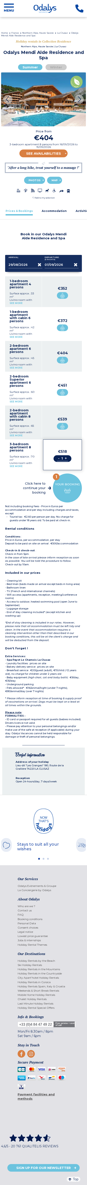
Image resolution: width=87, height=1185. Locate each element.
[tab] (19, 211)
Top (76, 1179)
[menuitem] (43, 886)
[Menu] (9, 8)
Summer (30, 67)
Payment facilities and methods (36, 1096)
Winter (56, 67)
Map (55, 180)
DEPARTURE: (52, 258)
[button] (43, 198)
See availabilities (43, 153)
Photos (35, 180)
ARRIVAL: (13, 257)
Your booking (67, 480)
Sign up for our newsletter (43, 1168)
